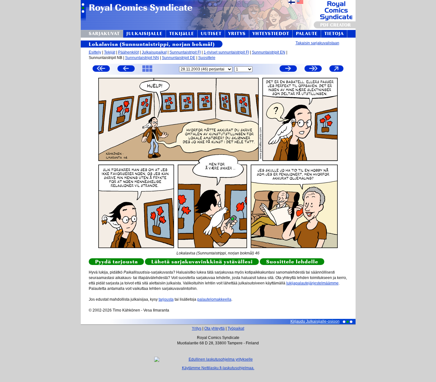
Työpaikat (236, 328)
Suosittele (206, 57)
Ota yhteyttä (214, 328)
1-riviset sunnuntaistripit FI (226, 52)
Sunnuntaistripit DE (178, 57)
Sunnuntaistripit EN (268, 52)
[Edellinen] (126, 69)
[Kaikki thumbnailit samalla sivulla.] (147, 71)
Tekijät (109, 52)
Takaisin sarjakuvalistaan (317, 43)
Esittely (95, 52)
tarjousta (166, 299)
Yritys (196, 328)
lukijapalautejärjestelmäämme (312, 283)
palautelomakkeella (214, 299)
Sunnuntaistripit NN (142, 57)
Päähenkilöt (128, 52)
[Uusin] (313, 69)
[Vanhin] (101, 69)
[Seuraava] (288, 69)
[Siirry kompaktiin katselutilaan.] (336, 71)
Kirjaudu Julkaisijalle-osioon (315, 321)
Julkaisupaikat (154, 52)
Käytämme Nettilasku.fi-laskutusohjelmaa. (218, 368)
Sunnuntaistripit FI (185, 52)
